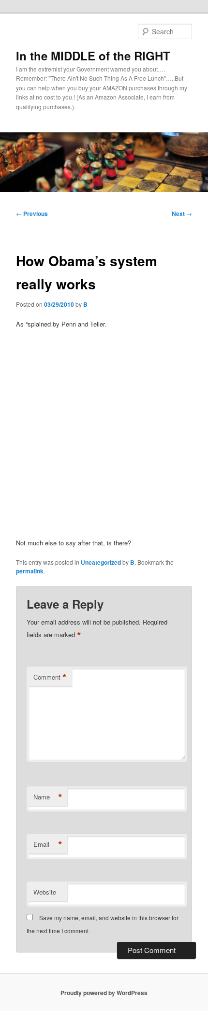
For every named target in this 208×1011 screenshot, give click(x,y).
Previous (32, 213)
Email (47, 844)
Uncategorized (101, 562)
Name (47, 797)
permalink (30, 571)
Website (44, 892)
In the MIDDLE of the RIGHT (93, 55)
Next (182, 213)
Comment (50, 677)
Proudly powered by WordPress (104, 992)
